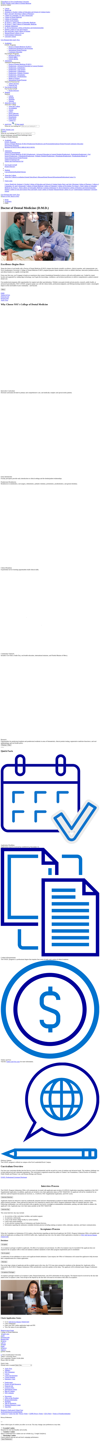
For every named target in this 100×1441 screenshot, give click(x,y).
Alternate (4, 1262)
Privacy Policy (23, 1413)
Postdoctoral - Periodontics (17, 75)
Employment (9, 1382)
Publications (12, 119)
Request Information (11, 1400)
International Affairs (11, 1389)
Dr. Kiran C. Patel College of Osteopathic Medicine (21, 24)
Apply (3, 1336)
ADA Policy (48, 1413)
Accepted (4, 1244)
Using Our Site (13, 1413)
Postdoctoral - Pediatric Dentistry (19, 73)
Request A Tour (5, 1410)
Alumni (11, 110)
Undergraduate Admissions (13, 35)
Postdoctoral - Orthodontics (17, 71)
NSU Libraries (9, 1393)
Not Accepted (5, 1253)
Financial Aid (13, 85)
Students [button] (7, 92)
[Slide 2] (3, 747)
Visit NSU (8, 1407)
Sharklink (12, 99)
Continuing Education (15, 52)
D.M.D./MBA (13, 57)
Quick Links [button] (8, 181)
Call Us (3, 1343)
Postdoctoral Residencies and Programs (21, 48)
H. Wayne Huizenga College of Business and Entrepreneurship (24, 28)
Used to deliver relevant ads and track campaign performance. (20, 1436)
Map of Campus (10, 1391)
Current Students (10, 1377)
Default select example (8, 1365)
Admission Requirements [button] (12, 152)
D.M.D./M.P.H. (13, 59)
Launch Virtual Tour (16, 1410)
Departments (12, 117)
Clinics (11, 111)
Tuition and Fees (14, 83)
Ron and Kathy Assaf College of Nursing (17, 31)
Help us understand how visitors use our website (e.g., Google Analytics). (23, 1432)
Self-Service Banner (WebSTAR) (19, 1322)
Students (11, 97)
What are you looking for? (13, 126)
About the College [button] (10, 103)
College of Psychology (12, 21)
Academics (8, 201)
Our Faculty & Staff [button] (11, 87)
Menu (3, 289)
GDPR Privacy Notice (36, 1413)
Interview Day (5, 1209)
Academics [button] (8, 43)
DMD (2, 293)
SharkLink (8, 10)
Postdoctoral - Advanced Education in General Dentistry (26, 66)
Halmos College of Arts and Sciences (16, 29)
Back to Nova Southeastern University (17, 1)
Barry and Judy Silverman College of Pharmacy (19, 14)
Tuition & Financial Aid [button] (12, 159)
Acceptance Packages (8, 1272)
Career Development (11, 1375)
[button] (14, 124)
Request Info (8, 40)
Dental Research (14, 115)
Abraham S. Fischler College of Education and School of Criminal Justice (27, 12)
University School (10, 36)
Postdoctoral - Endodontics (17, 68)
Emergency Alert (10, 1379)
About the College (14, 106)
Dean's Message (14, 113)
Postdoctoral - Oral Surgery (17, 69)
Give (2, 40)
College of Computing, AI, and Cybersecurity (19, 15)
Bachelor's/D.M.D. (14, 55)
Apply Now (16, 40)
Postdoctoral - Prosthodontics (18, 76)
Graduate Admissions (11, 26)
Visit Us (3, 1350)
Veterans (11, 101)
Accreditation (13, 108)
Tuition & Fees (5, 295)
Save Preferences (7, 1439)
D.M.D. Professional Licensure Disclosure (14, 1177)
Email (2, 1346)
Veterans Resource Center (13, 1405)
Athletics (7, 1370)
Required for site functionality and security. (14, 1429)
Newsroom (8, 1396)
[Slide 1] (1, 747)
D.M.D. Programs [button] (10, 142)
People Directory (14, 90)
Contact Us (12, 120)
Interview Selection (7, 1197)
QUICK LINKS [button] (6, 5)
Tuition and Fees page (13, 1061)
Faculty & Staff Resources (13, 1384)
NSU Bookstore (10, 1372)
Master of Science (14, 78)
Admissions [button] (8, 61)
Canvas (7, 8)
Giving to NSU (9, 1388)
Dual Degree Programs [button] (12, 145)
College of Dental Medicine (13, 17)
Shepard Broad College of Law (14, 33)
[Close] (1, 1421)
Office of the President (12, 1398)
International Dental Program (17, 50)
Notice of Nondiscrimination (61, 1413)
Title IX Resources (10, 1403)
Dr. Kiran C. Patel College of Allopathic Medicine (20, 22)
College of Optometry (11, 19)
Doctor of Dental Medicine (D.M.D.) (20, 47)
